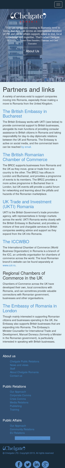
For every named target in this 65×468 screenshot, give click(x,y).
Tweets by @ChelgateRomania (32, 438)
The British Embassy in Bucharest (25, 113)
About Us (32, 51)
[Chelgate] (34, 18)
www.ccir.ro (9, 265)
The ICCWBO (16, 241)
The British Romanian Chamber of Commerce (25, 156)
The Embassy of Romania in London (30, 307)
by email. (26, 147)
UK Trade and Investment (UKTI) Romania (27, 203)
